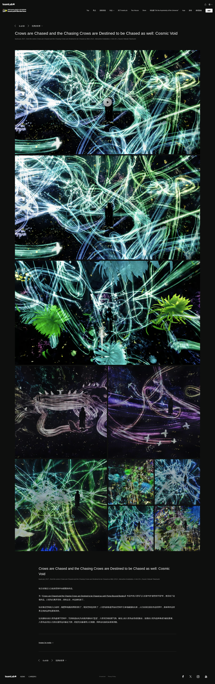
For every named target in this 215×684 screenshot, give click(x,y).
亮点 (94, 10)
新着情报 (103, 10)
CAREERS (32, 677)
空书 (95, 618)
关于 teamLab (122, 10)
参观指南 (199, 10)
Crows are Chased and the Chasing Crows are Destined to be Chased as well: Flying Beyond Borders (83, 596)
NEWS (22, 677)
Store (144, 10)
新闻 (190, 10)
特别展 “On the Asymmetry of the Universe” (164, 10)
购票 (209, 11)
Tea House (135, 10)
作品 (110, 10)
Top (88, 10)
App (183, 10)
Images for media (45, 643)
